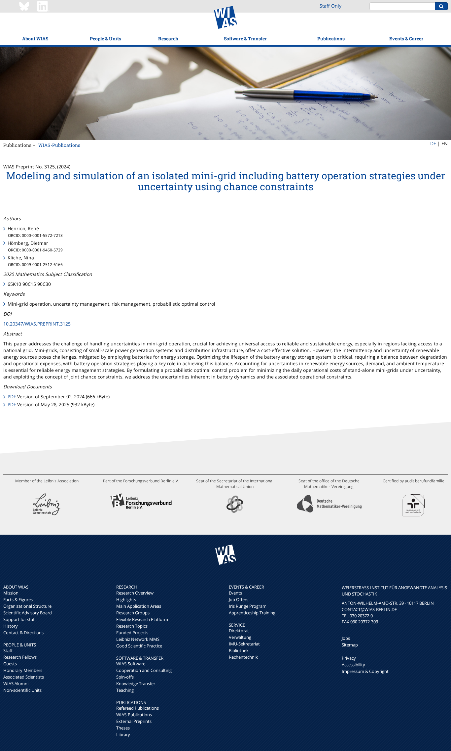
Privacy (349, 658)
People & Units (105, 38)
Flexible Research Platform (142, 619)
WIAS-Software (130, 664)
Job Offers (238, 599)
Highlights (126, 599)
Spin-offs (125, 677)
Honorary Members (22, 670)
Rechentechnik (243, 657)
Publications (331, 38)
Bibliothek (239, 650)
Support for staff (19, 619)
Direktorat (239, 631)
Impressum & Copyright (365, 671)
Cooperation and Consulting (144, 670)
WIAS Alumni (15, 683)
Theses (123, 728)
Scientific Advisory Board (27, 613)
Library (123, 734)
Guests (10, 664)
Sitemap (350, 645)
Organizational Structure (27, 606)
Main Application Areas (138, 606)
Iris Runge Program (247, 606)
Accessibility (353, 665)
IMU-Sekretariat (244, 644)
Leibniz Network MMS (137, 639)
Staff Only (330, 6)
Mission (10, 593)
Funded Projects (132, 633)
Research (168, 38)
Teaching (125, 690)
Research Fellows (20, 657)
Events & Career (406, 38)
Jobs (346, 638)
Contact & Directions (23, 633)
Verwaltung (240, 637)
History (10, 626)
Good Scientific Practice (139, 646)
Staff (8, 650)
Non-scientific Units (22, 690)
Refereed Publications (137, 708)
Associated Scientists (23, 677)
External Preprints (134, 721)
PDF (12, 396)
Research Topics (132, 626)
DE (433, 143)
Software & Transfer (245, 38)
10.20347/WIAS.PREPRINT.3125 (37, 324)
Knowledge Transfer (135, 683)
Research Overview (135, 593)
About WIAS (35, 38)
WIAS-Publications (59, 145)
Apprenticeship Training (252, 613)
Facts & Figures (18, 599)
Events (235, 593)
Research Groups (133, 613)
